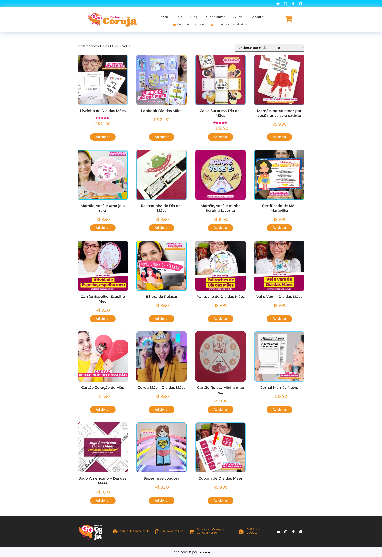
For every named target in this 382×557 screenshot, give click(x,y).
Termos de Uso (173, 531)
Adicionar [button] (103, 137)
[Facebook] (300, 3)
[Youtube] (278, 3)
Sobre (163, 17)
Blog (194, 17)
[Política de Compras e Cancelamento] (191, 531)
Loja (179, 17)
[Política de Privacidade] (115, 531)
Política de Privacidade (133, 531)
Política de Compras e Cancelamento (212, 531)
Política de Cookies (254, 531)
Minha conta (215, 17)
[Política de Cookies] (241, 531)
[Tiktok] (293, 3)
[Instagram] (285, 3)
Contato (256, 17)
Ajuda (238, 17)
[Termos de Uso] (157, 531)
